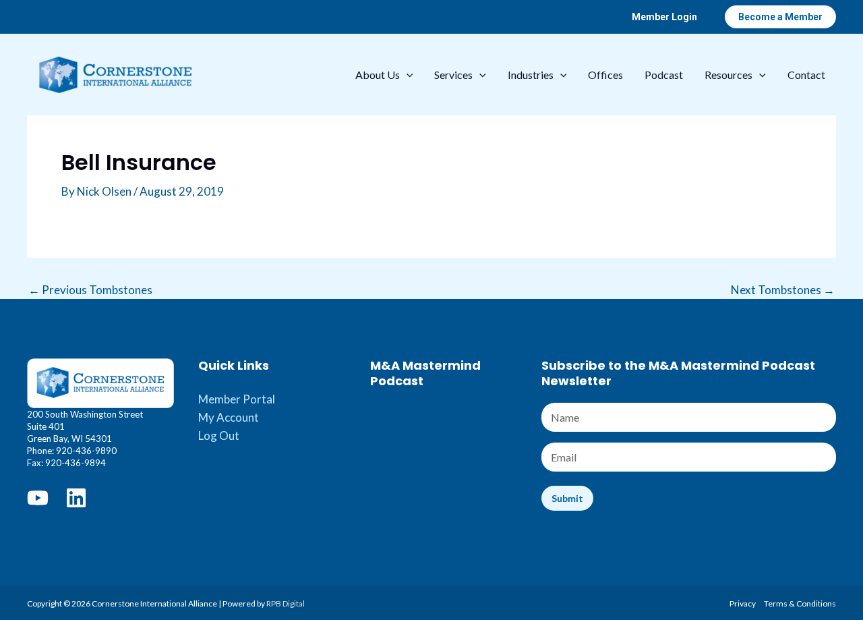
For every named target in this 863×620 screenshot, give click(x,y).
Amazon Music (407, 461)
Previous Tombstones (90, 289)
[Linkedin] (76, 498)
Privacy (743, 603)
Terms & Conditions (800, 603)
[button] (664, 17)
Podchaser (397, 479)
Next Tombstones (783, 289)
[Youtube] (38, 498)
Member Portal (236, 399)
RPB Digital (285, 603)
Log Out (218, 435)
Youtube (391, 443)
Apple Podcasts (409, 424)
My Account (228, 417)
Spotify (388, 406)
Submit (567, 498)
